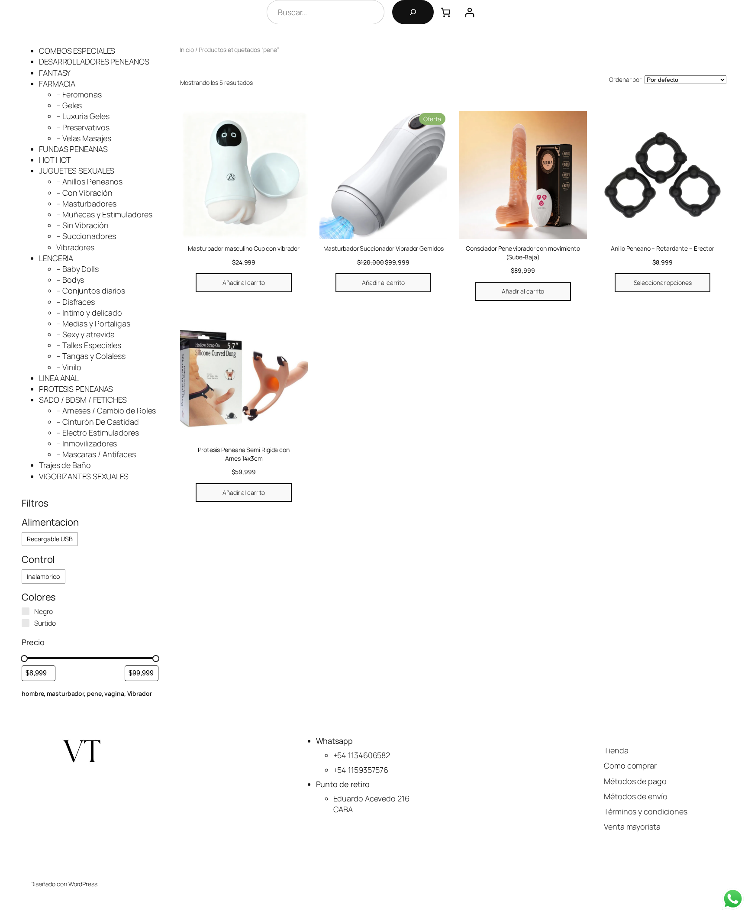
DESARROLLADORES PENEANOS (94, 61)
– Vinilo (68, 367)
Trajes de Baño (65, 465)
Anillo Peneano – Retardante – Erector (662, 248)
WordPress (82, 884)
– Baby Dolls (77, 269)
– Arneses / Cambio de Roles (106, 410)
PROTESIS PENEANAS (76, 389)
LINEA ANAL (59, 378)
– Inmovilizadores (86, 443)
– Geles (69, 105)
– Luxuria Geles (83, 116)
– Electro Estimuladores (97, 432)
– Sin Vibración (82, 225)
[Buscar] (413, 12)
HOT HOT (55, 160)
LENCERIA (56, 258)
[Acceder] (469, 12)
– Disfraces (75, 302)
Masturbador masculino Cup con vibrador (244, 248)
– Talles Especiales (88, 345)
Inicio (187, 49)
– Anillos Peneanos (89, 181)
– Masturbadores (86, 203)
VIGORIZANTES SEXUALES (84, 476)
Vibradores (75, 247)
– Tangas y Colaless (91, 356)
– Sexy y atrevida (85, 334)
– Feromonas (79, 94)
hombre (33, 693)
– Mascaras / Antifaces (96, 454)
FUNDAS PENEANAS (73, 149)
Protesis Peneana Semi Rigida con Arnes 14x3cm (244, 454)
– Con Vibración (84, 192)
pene (94, 693)
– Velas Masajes (83, 138)
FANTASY (55, 73)
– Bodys (70, 280)
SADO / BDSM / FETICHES (83, 399)
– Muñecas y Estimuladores (104, 214)
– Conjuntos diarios (90, 290)
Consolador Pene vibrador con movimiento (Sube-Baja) (523, 252)
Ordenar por (625, 79)
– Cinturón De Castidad (97, 422)
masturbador (65, 693)
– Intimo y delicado (89, 312)
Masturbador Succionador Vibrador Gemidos (383, 248)
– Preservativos (83, 127)
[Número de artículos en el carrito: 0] (446, 12)
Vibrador (139, 693)
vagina (114, 693)
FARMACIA (57, 83)
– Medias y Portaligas (93, 323)
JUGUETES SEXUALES (76, 170)
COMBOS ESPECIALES (77, 50)
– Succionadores (86, 236)
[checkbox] (50, 539)
